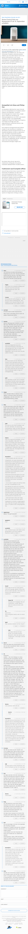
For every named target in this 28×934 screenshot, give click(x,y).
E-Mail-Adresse (4, 904)
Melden (16, 280)
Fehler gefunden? (7, 233)
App (23, 2)
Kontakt (26, 2)
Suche (20, 2)
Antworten (22, 280)
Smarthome (17, 237)
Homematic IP (11, 237)
